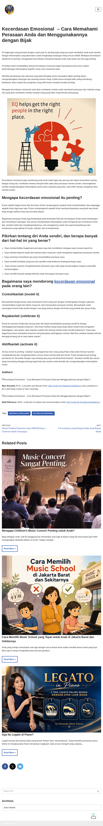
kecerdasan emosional (74, 281)
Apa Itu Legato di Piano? (18, 734)
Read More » (9, 549)
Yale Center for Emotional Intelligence (65, 386)
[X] (12, 766)
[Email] (20, 766)
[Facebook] (5, 766)
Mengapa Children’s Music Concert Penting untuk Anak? (38, 530)
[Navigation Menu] (98, 9)
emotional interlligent (19, 413)
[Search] (98, 791)
